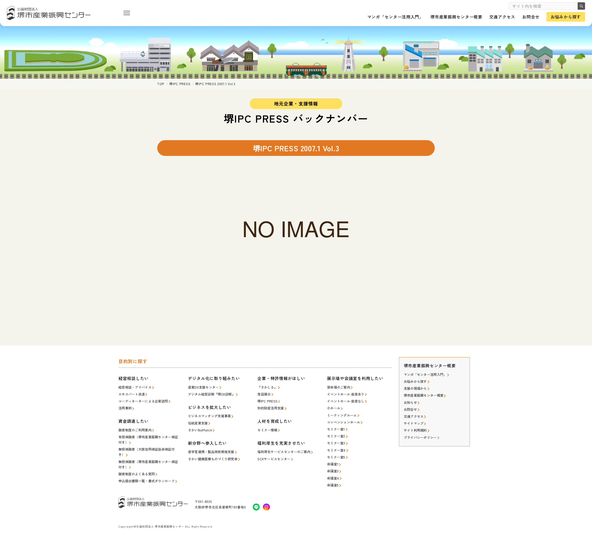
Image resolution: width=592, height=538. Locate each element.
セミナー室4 (336, 450)
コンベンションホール (343, 422)
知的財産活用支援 (270, 407)
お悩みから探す (415, 381)
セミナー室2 (336, 435)
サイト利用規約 (415, 430)
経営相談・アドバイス (134, 387)
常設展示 (264, 394)
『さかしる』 (267, 387)
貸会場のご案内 (338, 387)
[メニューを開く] (127, 13)
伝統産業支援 (198, 423)
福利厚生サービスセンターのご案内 (283, 451)
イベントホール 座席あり (345, 394)
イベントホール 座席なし (345, 401)
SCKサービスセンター (273, 458)
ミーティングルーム (342, 415)
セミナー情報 (267, 429)
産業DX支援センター (203, 387)
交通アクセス (414, 416)
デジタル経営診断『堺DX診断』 (211, 394)
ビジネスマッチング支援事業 (209, 415)
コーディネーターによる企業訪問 (143, 401)
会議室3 (333, 470)
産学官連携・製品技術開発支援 (211, 451)
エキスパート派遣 (131, 394)
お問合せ (410, 409)
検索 (581, 6)
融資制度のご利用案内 (134, 429)
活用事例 (125, 407)
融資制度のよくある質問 (136, 473)
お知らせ (410, 402)
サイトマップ (414, 423)
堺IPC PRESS (179, 83)
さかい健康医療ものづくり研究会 (212, 458)
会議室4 (333, 478)
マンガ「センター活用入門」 (425, 374)
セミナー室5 (336, 457)
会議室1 (332, 463)
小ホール (333, 407)
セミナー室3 (336, 442)
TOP (160, 83)
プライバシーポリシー (420, 437)
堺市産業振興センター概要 (423, 395)
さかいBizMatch (200, 429)
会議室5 (333, 484)
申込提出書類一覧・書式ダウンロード (146, 480)
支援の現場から (415, 388)
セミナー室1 (336, 429)
